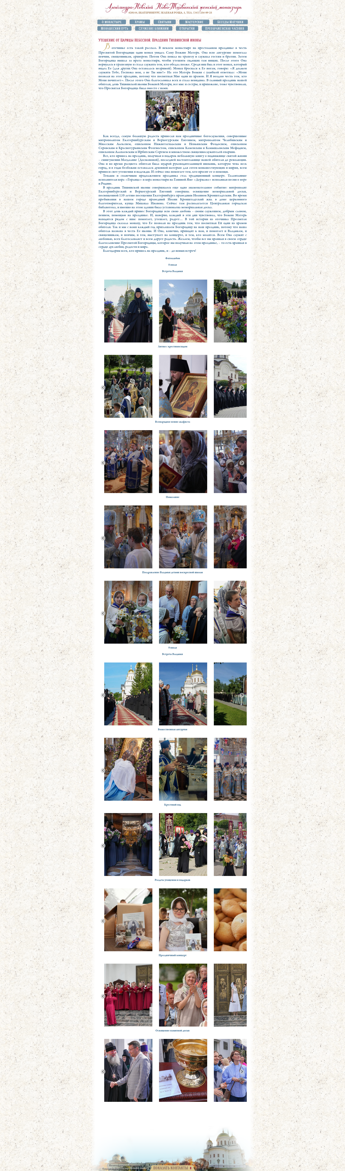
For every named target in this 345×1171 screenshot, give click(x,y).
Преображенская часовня (224, 28)
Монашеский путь (114, 28)
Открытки (187, 28)
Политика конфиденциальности (124, 1165)
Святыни (164, 22)
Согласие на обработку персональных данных (124, 1168)
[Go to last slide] (103, 312)
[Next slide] (242, 312)
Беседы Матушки (230, 22)
